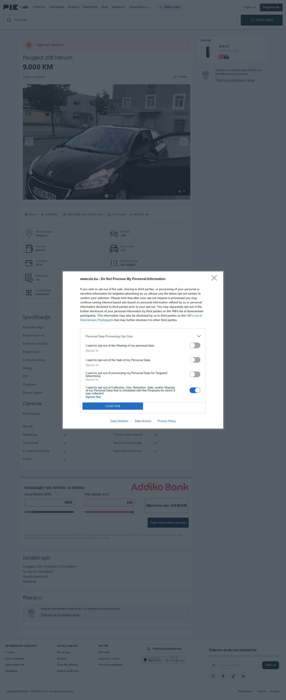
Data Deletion (119, 421)
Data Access (143, 421)
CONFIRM (113, 406)
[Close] (215, 279)
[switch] (194, 345)
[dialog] (143, 350)
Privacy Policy (167, 421)
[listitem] (143, 336)
